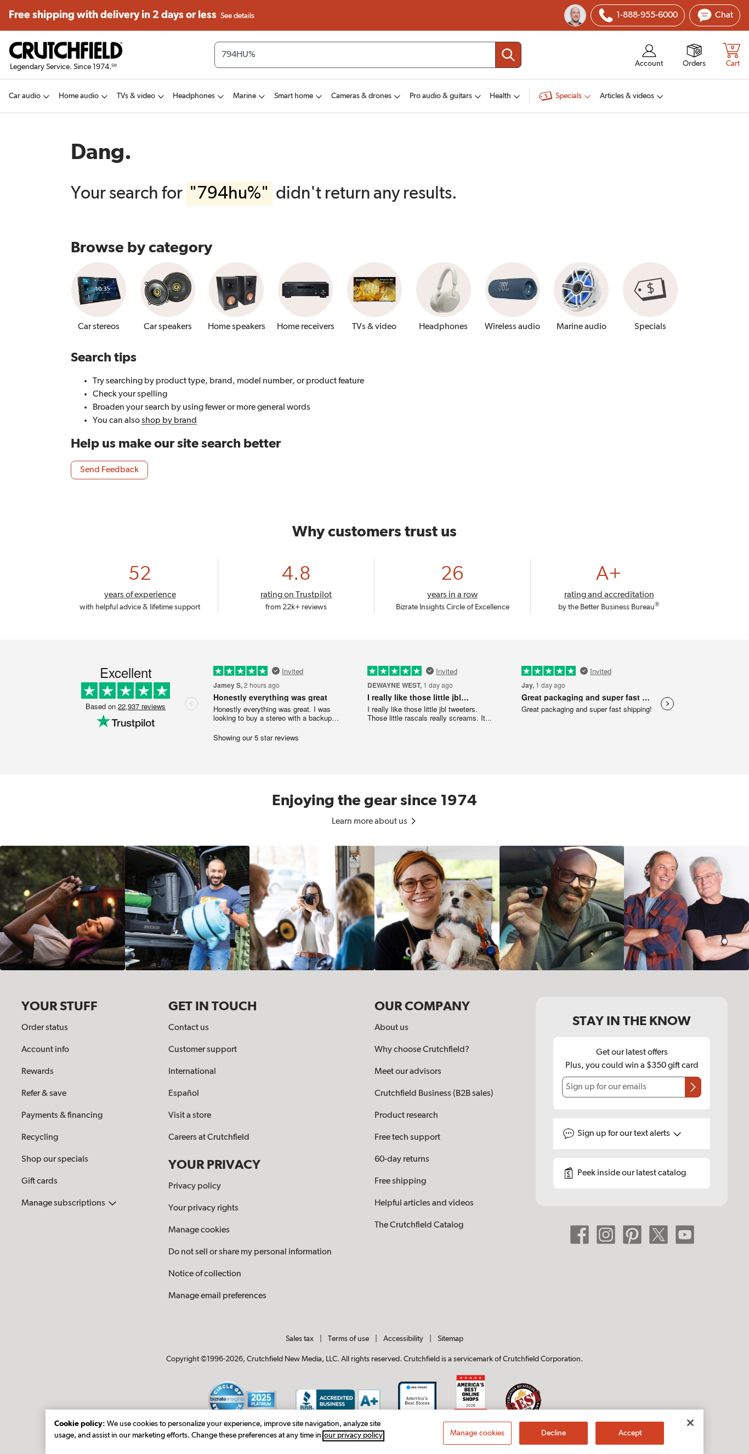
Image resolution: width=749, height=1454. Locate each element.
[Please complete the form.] (693, 1087)
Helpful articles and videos (424, 1203)
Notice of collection (204, 1274)
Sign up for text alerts (624, 1133)
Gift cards (39, 1181)
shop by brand (169, 420)
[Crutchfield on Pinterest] (632, 1234)
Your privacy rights (203, 1208)
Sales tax (300, 1339)
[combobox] (367, 55)
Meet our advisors (407, 1071)
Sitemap (450, 1339)
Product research (406, 1115)
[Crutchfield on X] (658, 1234)
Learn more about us (370, 821)
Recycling (39, 1137)
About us (391, 1027)
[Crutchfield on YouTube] (685, 1234)
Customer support (202, 1049)
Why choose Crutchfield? (421, 1049)
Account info (45, 1049)
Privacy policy (194, 1186)
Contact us (188, 1027)
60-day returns (401, 1159)
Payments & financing (62, 1115)
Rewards (37, 1071)
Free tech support (407, 1137)
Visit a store (189, 1115)
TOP (727, 1446)
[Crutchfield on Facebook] (580, 1234)
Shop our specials (54, 1159)
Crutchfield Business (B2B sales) (433, 1093)
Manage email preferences (217, 1296)
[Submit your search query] (508, 55)
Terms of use (348, 1339)
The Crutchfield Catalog (418, 1225)
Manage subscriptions (64, 1203)
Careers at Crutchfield (208, 1137)
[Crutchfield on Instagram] (606, 1234)
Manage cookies (199, 1230)
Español (183, 1093)
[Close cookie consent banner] (690, 1422)
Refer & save (43, 1093)
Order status (44, 1027)
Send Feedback (109, 470)
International (192, 1071)
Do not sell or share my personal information (250, 1252)
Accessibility (403, 1339)
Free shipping (131, 15)
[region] (374, 908)
